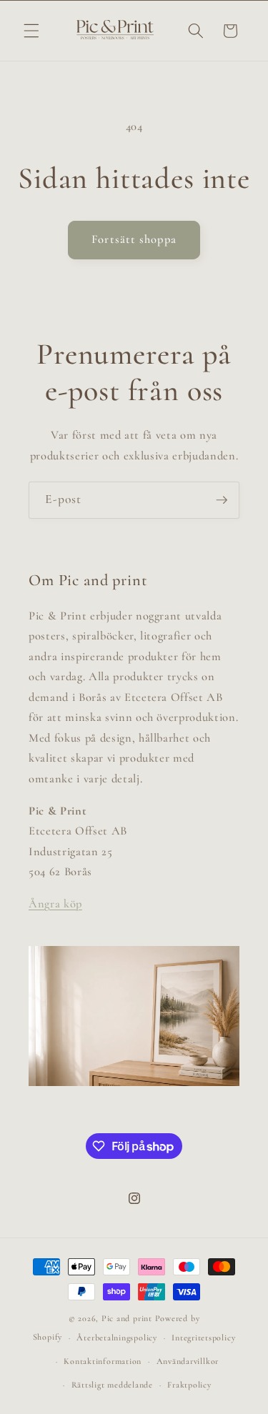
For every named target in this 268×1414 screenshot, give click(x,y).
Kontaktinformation (103, 1361)
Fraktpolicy (189, 1385)
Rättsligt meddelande (112, 1385)
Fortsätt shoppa (134, 239)
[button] (31, 31)
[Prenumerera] (221, 500)
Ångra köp (55, 904)
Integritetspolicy (203, 1338)
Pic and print (126, 1318)
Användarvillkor (188, 1361)
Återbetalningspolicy (116, 1338)
